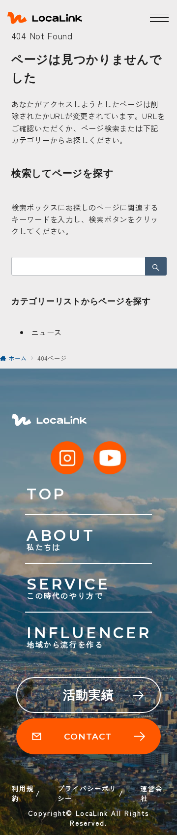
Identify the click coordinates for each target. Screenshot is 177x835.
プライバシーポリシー (87, 793)
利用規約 (23, 793)
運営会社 (152, 793)
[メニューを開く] (159, 17)
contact (87, 736)
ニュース (46, 332)
